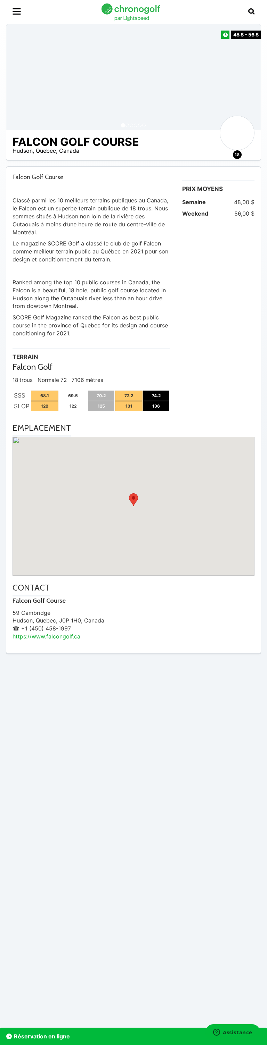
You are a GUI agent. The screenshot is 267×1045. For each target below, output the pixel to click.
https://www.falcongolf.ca (46, 636)
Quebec (46, 150)
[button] (18, 77)
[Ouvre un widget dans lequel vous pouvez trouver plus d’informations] (232, 1033)
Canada (69, 150)
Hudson (23, 150)
